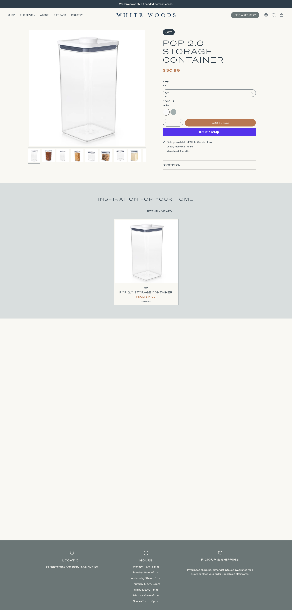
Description (171, 165)
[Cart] (281, 15)
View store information (178, 151)
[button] (11, 15)
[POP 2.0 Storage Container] (146, 251)
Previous (27, 88)
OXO (168, 32)
